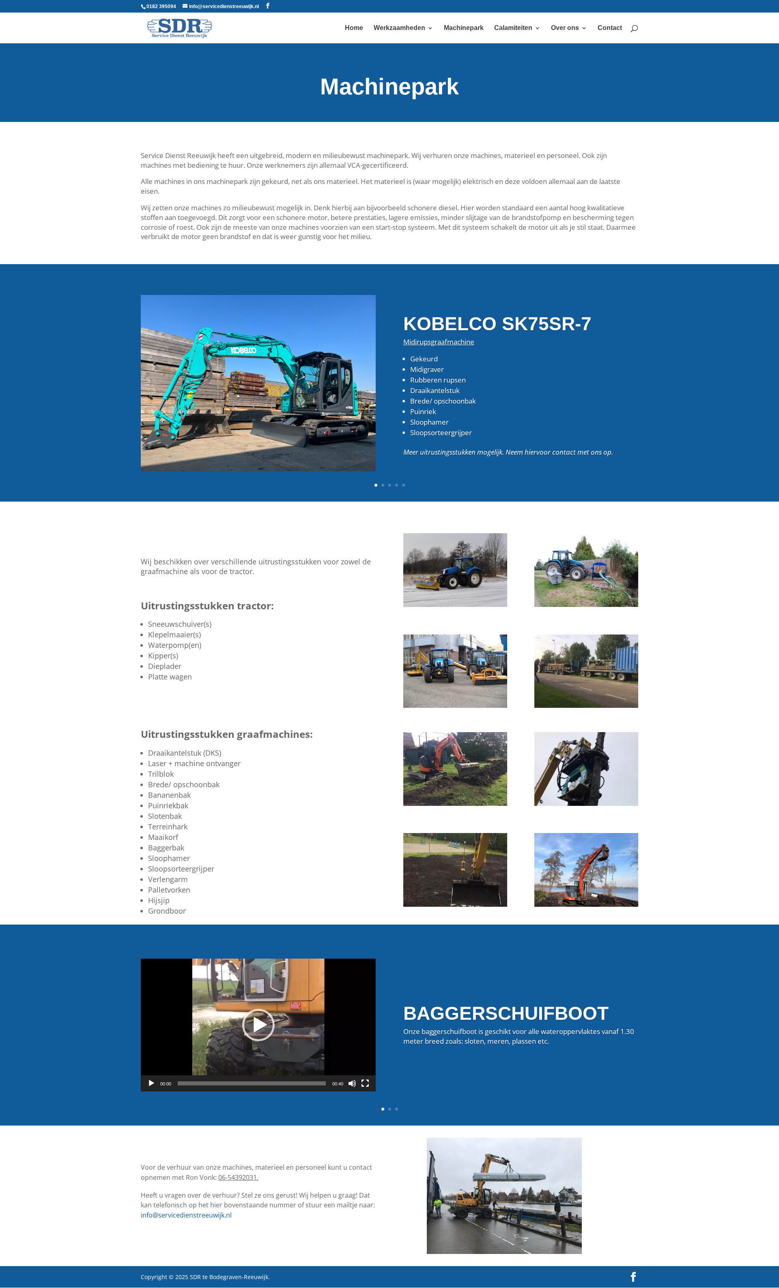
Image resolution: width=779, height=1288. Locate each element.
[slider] (252, 1083)
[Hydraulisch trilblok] (586, 803)
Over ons (565, 28)
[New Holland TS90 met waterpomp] (586, 605)
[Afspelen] (151, 1083)
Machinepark (464, 28)
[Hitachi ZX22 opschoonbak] (455, 803)
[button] (258, 1025)
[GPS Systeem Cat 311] (455, 904)
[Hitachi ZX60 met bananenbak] (586, 904)
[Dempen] (352, 1083)
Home (354, 28)
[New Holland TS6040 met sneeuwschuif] (455, 605)
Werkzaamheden (399, 28)
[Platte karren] (586, 705)
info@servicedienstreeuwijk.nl (186, 1215)
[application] (258, 1025)
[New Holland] (455, 705)
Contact (610, 28)
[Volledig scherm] (365, 1083)
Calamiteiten (513, 28)
